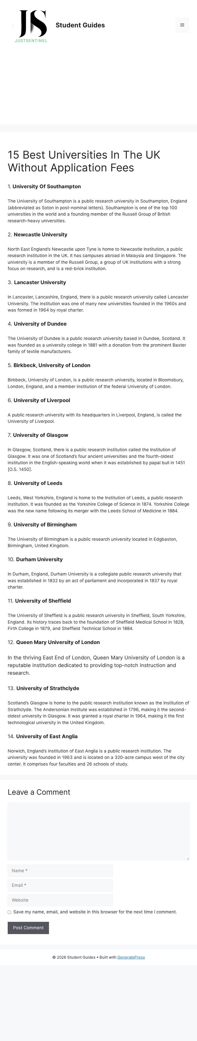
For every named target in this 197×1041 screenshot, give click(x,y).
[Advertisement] (98, 88)
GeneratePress (131, 957)
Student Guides (80, 25)
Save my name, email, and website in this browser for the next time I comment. (95, 911)
